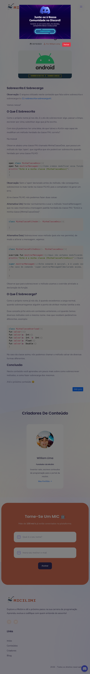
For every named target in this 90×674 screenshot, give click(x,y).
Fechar (66, 44)
